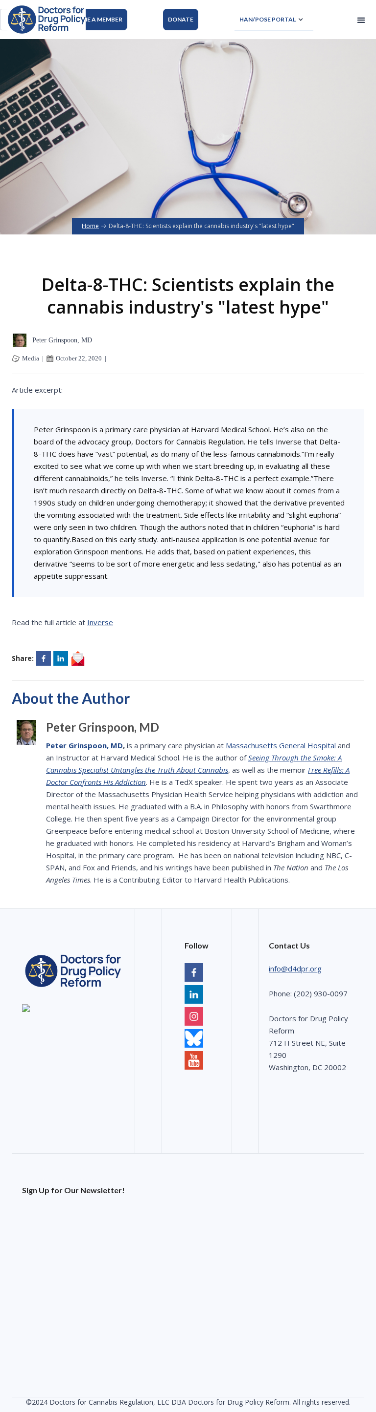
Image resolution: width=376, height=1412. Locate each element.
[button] (274, 20)
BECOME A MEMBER (93, 19)
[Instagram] (194, 1018)
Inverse (100, 622)
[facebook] (194, 974)
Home (90, 226)
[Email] (77, 658)
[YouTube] (194, 1040)
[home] (46, 19)
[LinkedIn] (194, 996)
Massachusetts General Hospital (281, 745)
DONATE (180, 19)
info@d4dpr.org (295, 968)
